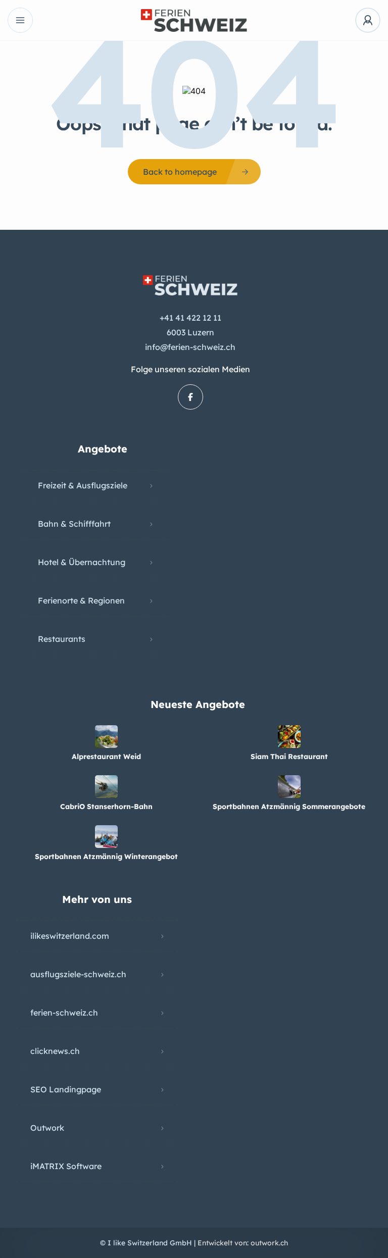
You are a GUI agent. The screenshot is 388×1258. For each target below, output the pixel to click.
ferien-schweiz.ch (64, 1013)
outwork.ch (269, 1242)
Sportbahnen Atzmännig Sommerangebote (289, 806)
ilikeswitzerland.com (69, 936)
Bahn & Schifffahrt (74, 524)
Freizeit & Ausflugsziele (82, 485)
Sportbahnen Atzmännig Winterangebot (106, 856)
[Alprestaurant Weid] (106, 736)
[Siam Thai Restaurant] (289, 736)
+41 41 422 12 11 (190, 318)
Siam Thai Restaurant (289, 756)
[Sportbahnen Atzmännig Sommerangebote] (289, 786)
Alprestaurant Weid (106, 756)
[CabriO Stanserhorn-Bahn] (106, 786)
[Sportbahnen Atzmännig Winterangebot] (106, 836)
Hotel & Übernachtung (81, 562)
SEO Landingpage (65, 1089)
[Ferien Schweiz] (194, 20)
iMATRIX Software (66, 1166)
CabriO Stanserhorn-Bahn (106, 806)
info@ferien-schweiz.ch (190, 347)
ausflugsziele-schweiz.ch (78, 974)
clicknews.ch (55, 1051)
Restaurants (61, 639)
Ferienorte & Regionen (81, 600)
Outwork (47, 1128)
